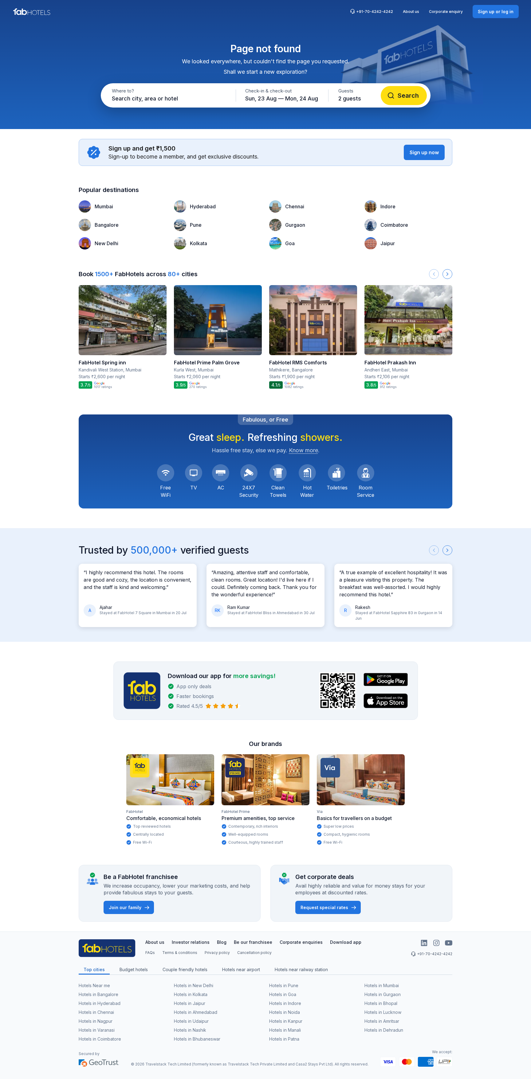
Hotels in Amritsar (381, 1021)
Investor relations (191, 942)
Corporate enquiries (301, 942)
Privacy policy (217, 952)
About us (411, 11)
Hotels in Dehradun (383, 1030)
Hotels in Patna (284, 1039)
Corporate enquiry (446, 11)
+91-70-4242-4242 (374, 11)
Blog (221, 942)
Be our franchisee (253, 942)
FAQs (150, 952)
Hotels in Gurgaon (382, 994)
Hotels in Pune (283, 985)
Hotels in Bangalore (98, 994)
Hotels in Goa (282, 994)
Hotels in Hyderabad (99, 1003)
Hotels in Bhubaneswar (197, 1039)
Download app (345, 942)
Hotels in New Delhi (193, 985)
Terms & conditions (179, 952)
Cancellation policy (254, 952)
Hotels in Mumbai (381, 985)
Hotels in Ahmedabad (195, 1012)
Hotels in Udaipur (191, 1021)
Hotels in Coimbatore (100, 1039)
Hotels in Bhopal (380, 1003)
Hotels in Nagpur (95, 1021)
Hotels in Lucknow (382, 1012)
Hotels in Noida (284, 1012)
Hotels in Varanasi (97, 1030)
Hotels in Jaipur (189, 1003)
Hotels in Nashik (190, 1030)
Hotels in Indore (285, 1003)
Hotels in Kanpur (285, 1021)
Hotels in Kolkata (190, 994)
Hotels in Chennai (96, 1012)
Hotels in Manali (285, 1030)
